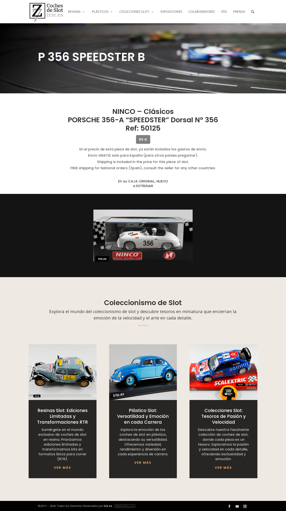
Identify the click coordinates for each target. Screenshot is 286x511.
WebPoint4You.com (125, 506)
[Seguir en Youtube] (237, 506)
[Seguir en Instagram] (245, 506)
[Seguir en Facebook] (229, 506)
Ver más (62, 467)
